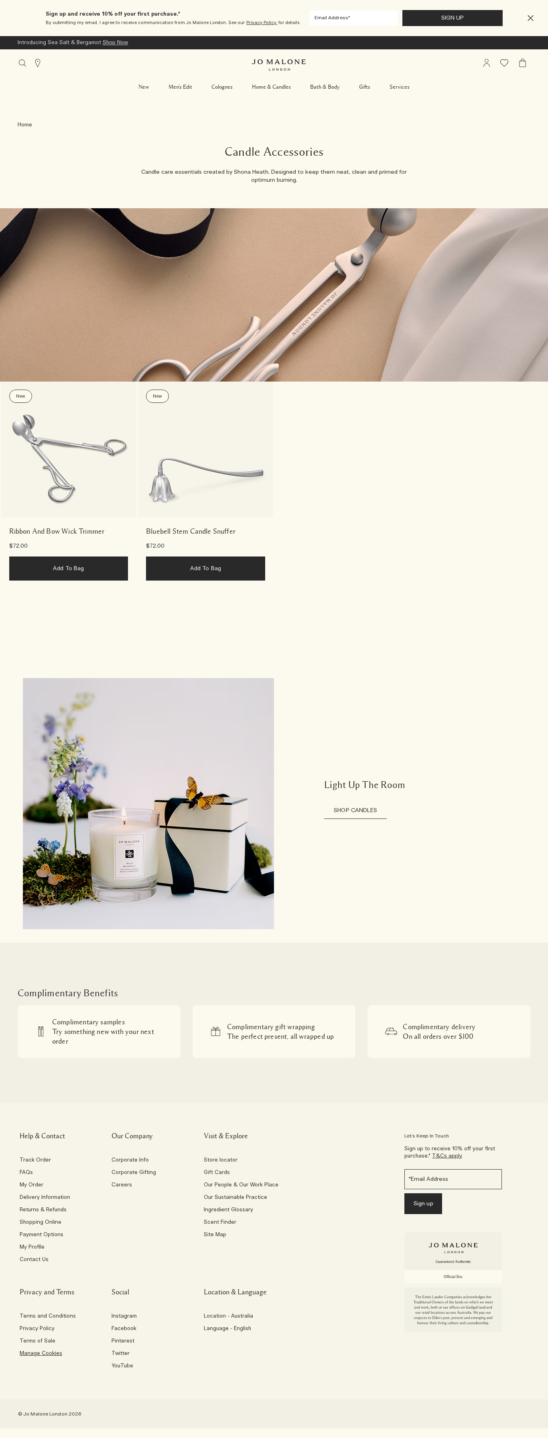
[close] (528, 18)
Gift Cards (217, 1173)
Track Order (35, 1160)
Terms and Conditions (48, 1316)
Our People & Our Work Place (241, 1185)
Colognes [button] (222, 87)
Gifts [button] (364, 87)
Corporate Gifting (134, 1173)
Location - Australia (228, 1316)
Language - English (227, 1329)
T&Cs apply (447, 1156)
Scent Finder (220, 1222)
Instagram (124, 1316)
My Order (31, 1185)
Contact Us (34, 1260)
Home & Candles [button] (271, 87)
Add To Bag (68, 568)
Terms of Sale (37, 1341)
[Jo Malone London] (279, 65)
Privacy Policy (37, 1329)
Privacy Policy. (261, 23)
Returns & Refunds (43, 1210)
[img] (486, 63)
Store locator (220, 1160)
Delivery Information (45, 1197)
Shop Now (115, 42)
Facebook (124, 1329)
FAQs (26, 1173)
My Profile (32, 1247)
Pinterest (123, 1341)
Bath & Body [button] (325, 87)
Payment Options (41, 1235)
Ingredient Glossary (228, 1210)
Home (25, 125)
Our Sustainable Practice (235, 1197)
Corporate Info (130, 1160)
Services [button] (400, 87)
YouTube (122, 1366)
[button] (531, 18)
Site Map (215, 1235)
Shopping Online (40, 1222)
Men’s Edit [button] (180, 87)
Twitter (121, 1354)
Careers (122, 1185)
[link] (68, 449)
